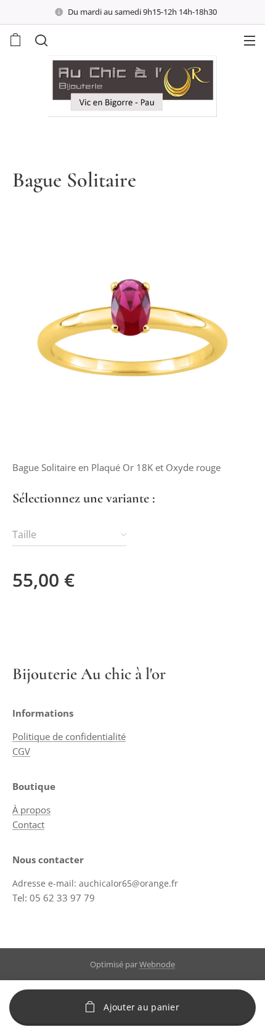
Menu (249, 40)
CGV (21, 751)
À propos (31, 809)
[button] (40, 40)
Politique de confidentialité (69, 736)
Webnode (157, 964)
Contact (28, 824)
